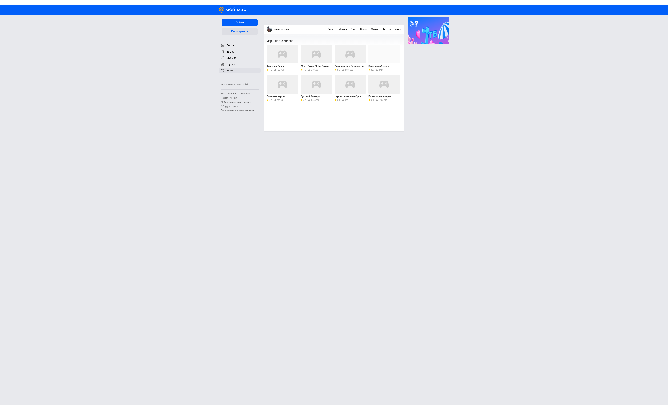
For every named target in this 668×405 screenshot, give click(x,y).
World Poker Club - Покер (315, 66)
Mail (223, 93)
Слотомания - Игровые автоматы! (350, 66)
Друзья (343, 29)
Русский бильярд (310, 96)
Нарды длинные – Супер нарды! (350, 96)
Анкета (332, 29)
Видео (364, 29)
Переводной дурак (378, 66)
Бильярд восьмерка (379, 96)
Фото (354, 29)
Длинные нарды (276, 96)
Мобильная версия (231, 102)
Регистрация (239, 31)
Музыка (375, 29)
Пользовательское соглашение (237, 110)
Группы (387, 29)
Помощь (247, 102)
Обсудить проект (230, 106)
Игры (398, 29)
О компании (233, 93)
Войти (240, 22)
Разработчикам (229, 98)
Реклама (245, 93)
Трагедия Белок (275, 66)
